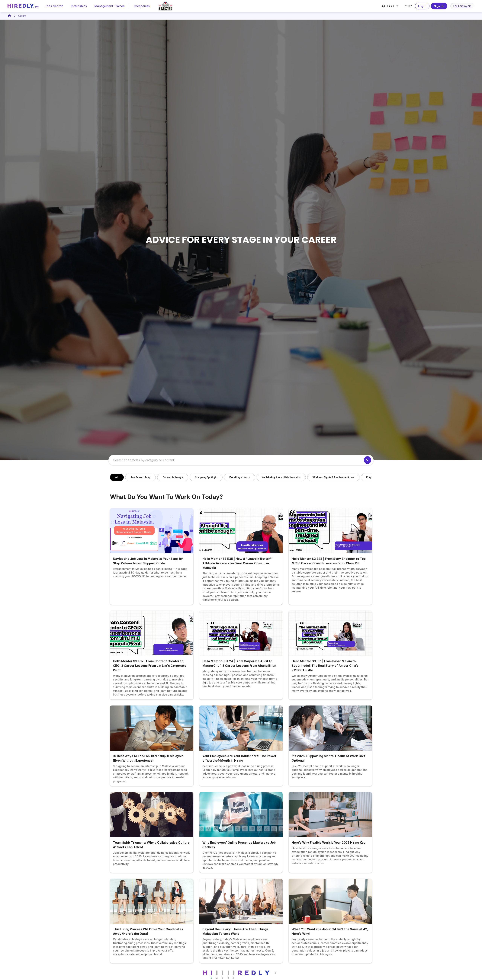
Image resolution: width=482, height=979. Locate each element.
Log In (422, 6)
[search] (367, 460)
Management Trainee (109, 6)
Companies (142, 6)
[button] (117, 477)
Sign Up (439, 6)
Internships (79, 6)
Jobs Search (54, 6)
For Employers (462, 6)
